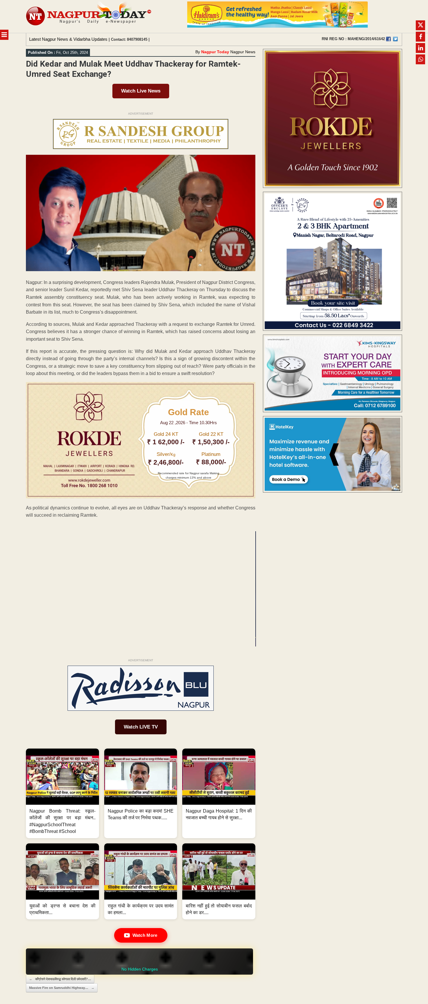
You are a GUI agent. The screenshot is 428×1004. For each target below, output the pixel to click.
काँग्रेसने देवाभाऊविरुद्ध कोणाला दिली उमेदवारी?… (60, 979)
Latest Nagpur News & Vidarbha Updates (68, 39)
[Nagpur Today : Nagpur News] (89, 16)
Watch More (145, 935)
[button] (62, 793)
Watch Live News (140, 91)
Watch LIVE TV (141, 727)
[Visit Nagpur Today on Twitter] (395, 39)
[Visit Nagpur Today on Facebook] (388, 39)
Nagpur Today (215, 51)
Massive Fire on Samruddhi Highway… (61, 987)
